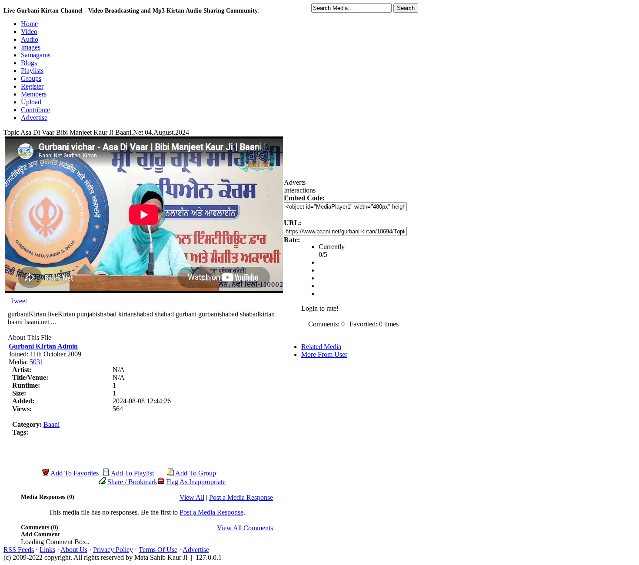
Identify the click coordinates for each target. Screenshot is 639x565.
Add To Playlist (132, 473)
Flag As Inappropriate (196, 481)
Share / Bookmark (132, 481)
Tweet (18, 301)
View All (192, 497)
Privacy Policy (113, 549)
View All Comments (245, 528)
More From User (324, 354)
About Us (73, 549)
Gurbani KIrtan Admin (43, 346)
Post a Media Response (241, 497)
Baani (51, 424)
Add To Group (195, 473)
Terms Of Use (158, 549)
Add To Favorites (74, 473)
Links (47, 549)
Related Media (321, 346)
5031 (36, 362)
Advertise (196, 549)
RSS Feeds (18, 549)
